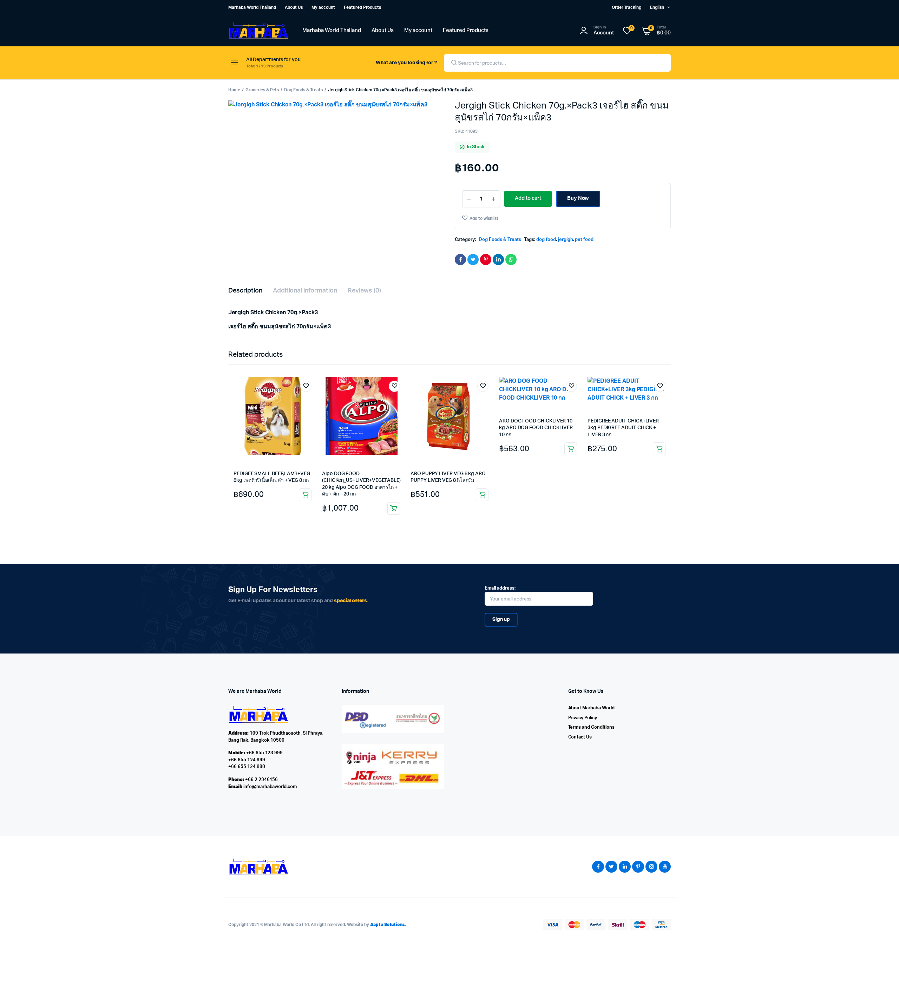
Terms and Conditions (591, 727)
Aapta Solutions (387, 924)
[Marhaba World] (258, 30)
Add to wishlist (484, 218)
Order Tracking (627, 7)
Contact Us (580, 737)
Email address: (500, 588)
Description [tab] (245, 291)
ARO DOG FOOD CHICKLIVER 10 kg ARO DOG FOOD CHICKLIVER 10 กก (536, 428)
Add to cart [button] (305, 494)
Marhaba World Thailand (252, 7)
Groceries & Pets (262, 90)
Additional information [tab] (305, 291)
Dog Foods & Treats (303, 90)
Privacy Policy (582, 718)
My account (323, 7)
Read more (393, 508)
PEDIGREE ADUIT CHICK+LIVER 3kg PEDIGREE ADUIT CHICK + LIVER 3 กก (623, 428)
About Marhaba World (591, 708)
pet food (584, 239)
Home (234, 90)
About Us (294, 7)
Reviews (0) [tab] (364, 291)
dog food (546, 239)
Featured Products (362, 7)
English (657, 7)
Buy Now (578, 198)
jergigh (565, 239)
